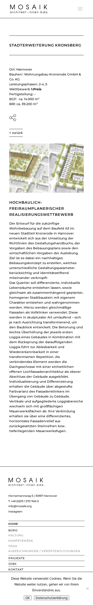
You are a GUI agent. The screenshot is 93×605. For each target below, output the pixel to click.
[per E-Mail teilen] (46, 117)
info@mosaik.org (20, 506)
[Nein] (87, 588)
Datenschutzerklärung (51, 598)
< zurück (16, 133)
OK (28, 598)
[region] (46, 168)
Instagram (15, 511)
